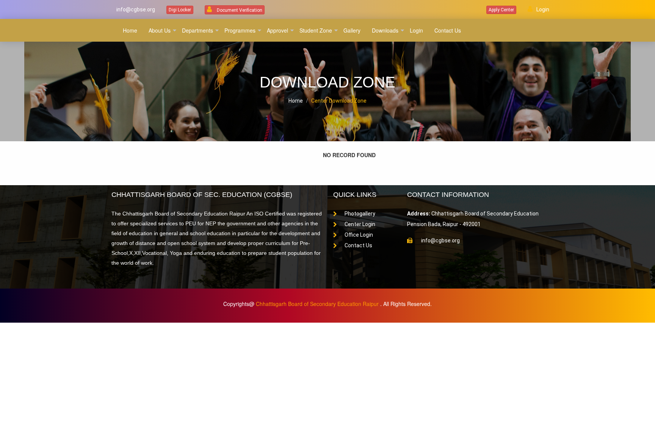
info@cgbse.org (135, 9)
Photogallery (360, 214)
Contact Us (358, 245)
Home (295, 101)
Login (542, 9)
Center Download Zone (339, 101)
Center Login (360, 224)
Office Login (359, 235)
